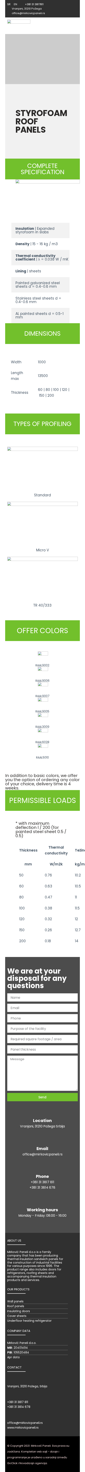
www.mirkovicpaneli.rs (23, 1428)
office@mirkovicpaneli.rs (42, 1154)
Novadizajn (26, 1463)
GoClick (12, 1463)
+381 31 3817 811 (42, 1182)
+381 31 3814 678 (42, 1187)
